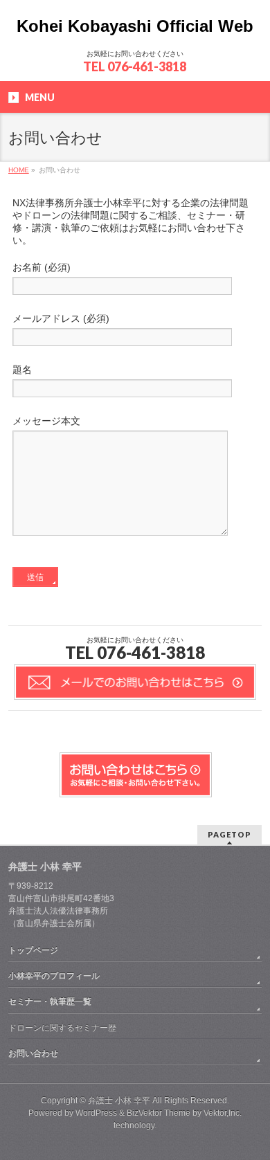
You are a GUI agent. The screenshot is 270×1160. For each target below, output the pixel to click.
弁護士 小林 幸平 (119, 1100)
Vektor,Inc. (223, 1113)
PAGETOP (229, 834)
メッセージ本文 (46, 420)
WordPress (96, 1113)
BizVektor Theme (158, 1113)
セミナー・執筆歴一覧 (49, 1001)
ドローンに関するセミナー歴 (62, 1028)
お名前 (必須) (41, 267)
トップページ (33, 950)
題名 (22, 369)
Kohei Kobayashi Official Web (135, 26)
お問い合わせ (33, 1053)
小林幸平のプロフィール (54, 976)
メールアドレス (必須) (60, 318)
